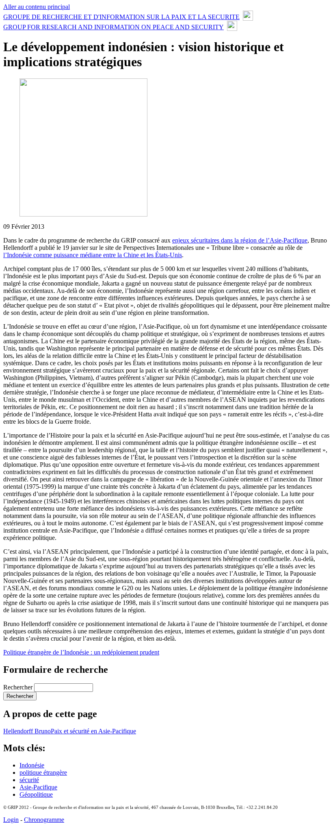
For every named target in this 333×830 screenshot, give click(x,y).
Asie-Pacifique (38, 787)
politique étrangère (43, 772)
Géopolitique (36, 794)
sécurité (29, 779)
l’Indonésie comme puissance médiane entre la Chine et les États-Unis (92, 254)
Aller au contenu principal (36, 6)
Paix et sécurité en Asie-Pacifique (93, 731)
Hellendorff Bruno (27, 731)
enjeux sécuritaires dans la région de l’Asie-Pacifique (239, 240)
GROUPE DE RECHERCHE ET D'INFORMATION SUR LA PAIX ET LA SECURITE (121, 16)
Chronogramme (44, 819)
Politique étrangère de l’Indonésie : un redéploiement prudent (81, 652)
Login (11, 819)
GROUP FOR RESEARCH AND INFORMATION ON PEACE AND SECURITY (113, 27)
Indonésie (31, 765)
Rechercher (18, 687)
